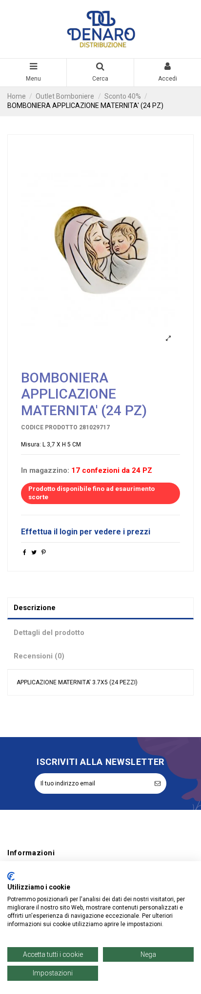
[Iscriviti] (157, 783)
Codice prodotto (49, 427)
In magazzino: (45, 470)
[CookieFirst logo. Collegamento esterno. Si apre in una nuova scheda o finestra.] (11, 876)
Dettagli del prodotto (49, 632)
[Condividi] (24, 552)
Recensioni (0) (39, 656)
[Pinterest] (43, 552)
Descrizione (35, 607)
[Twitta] (34, 552)
